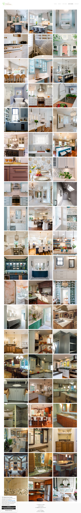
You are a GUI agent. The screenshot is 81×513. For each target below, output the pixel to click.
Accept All (8, 506)
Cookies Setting (42, 511)
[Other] (41, 509)
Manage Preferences (8, 510)
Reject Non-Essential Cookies (9, 508)
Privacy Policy (38, 511)
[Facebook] (40, 509)
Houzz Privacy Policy (11, 500)
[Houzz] (39, 509)
